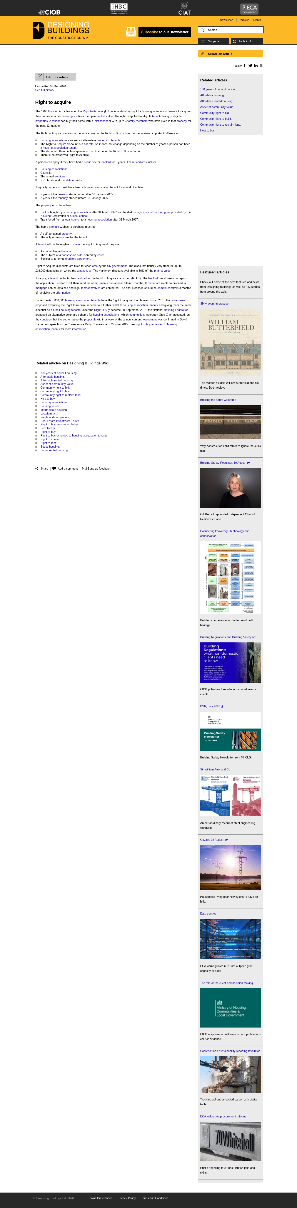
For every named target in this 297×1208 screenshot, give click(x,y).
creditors (70, 258)
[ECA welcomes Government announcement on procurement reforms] (230, 1160)
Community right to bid (54, 387)
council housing (60, 310)
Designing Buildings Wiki (87, 363)
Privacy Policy (127, 1198)
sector (67, 319)
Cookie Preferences (100, 1198)
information (79, 329)
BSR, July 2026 (210, 706)
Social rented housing (54, 450)
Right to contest (50, 439)
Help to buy (47, 398)
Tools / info (245, 41)
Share (44, 468)
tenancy (63, 194)
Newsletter (226, 20)
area (95, 266)
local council (80, 215)
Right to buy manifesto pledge (59, 424)
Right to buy (47, 431)
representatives (90, 288)
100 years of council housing (58, 373)
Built (43, 212)
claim (76, 244)
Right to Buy (113, 133)
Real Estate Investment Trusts (59, 421)
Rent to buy (47, 428)
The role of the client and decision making (226, 983)
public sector (92, 162)
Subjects (213, 41)
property (182, 121)
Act (50, 300)
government (178, 300)
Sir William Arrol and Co (215, 769)
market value (105, 116)
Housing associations (53, 140)
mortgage (41, 288)
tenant (56, 121)
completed (163, 288)
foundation (67, 180)
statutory (125, 111)
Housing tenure (49, 406)
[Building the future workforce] (230, 438)
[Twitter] (249, 65)
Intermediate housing (53, 409)
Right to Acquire (93, 111)
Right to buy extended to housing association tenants (73, 435)
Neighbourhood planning (55, 417)
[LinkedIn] (255, 65)
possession (69, 255)
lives (89, 270)
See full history (44, 90)
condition (46, 319)
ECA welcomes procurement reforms (223, 1116)
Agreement (150, 319)
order (80, 255)
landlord (106, 162)
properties (41, 121)
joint (96, 121)
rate (91, 144)
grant (167, 212)
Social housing (49, 446)
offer (94, 283)
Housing (45, 215)
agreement (83, 258)
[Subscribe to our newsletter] (158, 36)
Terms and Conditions (155, 1198)
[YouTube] (260, 65)
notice (66, 292)
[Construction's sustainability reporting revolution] (230, 1091)
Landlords (61, 283)
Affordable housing (52, 376)
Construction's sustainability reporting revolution (230, 1051)
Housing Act (55, 111)
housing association (154, 111)
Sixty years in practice (214, 303)
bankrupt (67, 251)
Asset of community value (56, 384)
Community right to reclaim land (60, 395)
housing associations (106, 314)
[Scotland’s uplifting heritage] (230, 815)
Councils (45, 172)
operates (67, 133)
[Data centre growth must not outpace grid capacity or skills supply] (230, 958)
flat (86, 144)
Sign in (257, 20)
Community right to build (55, 391)
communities (137, 314)
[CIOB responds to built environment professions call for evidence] (230, 1026)
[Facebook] (244, 65)
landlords (141, 162)
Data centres (208, 913)
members (142, 121)
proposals (90, 319)
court (100, 255)
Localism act (48, 413)
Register (244, 20)
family (131, 121)
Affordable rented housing (56, 380)
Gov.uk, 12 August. (212, 839)
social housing (154, 212)
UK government (117, 266)
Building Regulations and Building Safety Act (228, 637)
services (60, 176)
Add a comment (68, 468)
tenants (172, 111)
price (74, 116)
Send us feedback (99, 468)
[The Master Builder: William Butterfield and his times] (230, 375)
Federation (181, 310)
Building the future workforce (218, 399)
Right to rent (48, 443)
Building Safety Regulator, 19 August (223, 462)
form (127, 278)
